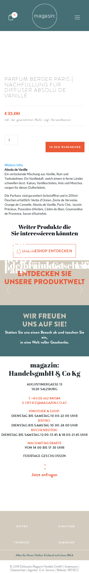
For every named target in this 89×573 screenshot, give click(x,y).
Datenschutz (18, 570)
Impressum (71, 566)
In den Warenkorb (65, 147)
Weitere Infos (14, 165)
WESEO (73, 570)
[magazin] (44, 15)
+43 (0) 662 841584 (45, 398)
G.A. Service (46, 570)
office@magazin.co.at (46, 402)
